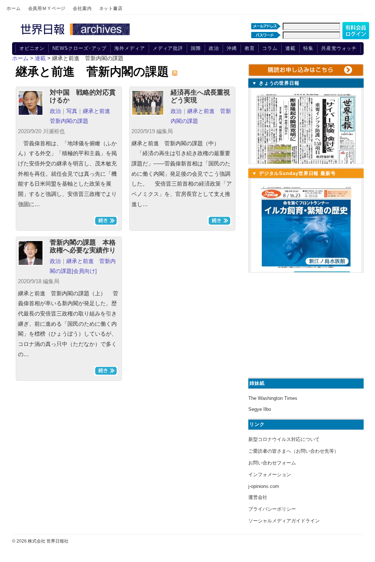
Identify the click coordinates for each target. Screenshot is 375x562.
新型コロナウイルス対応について (284, 439)
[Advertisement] (305, 324)
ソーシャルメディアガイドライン (284, 520)
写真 (71, 111)
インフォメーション (269, 474)
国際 (196, 48)
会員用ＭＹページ (47, 8)
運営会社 (257, 497)
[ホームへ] (76, 36)
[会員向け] (84, 271)
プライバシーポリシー (272, 509)
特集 (308, 48)
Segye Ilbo (259, 409)
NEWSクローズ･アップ (79, 48)
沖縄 (232, 48)
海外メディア (129, 48)
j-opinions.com (263, 486)
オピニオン (32, 48)
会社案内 (82, 8)
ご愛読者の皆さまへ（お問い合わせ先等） (293, 451)
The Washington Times (272, 398)
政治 (214, 48)
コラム (270, 48)
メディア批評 (168, 48)
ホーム (14, 8)
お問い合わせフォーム (272, 463)
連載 (290, 48)
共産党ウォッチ (339, 48)
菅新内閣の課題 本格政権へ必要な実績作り (83, 246)
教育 (250, 48)
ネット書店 (111, 8)
